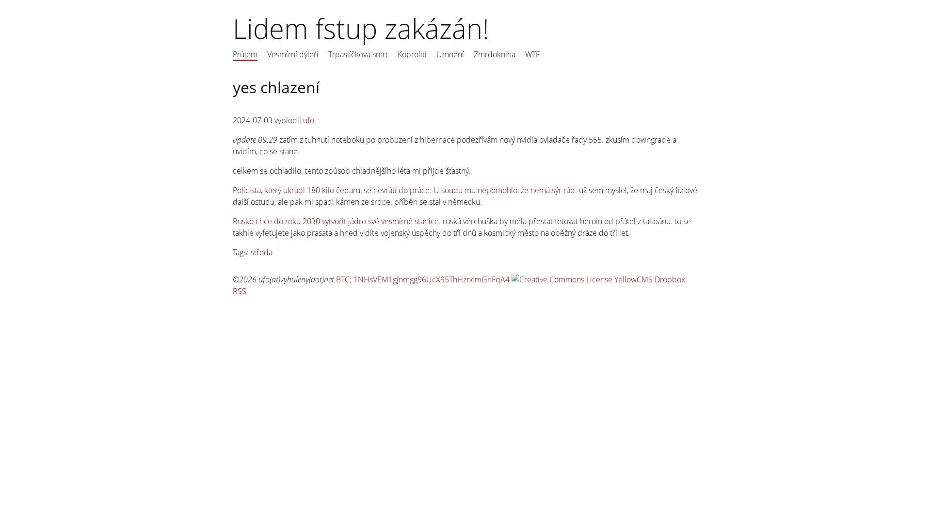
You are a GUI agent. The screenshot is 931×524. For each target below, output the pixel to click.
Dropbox (670, 279)
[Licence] (562, 279)
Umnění (450, 54)
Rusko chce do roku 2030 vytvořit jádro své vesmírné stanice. (337, 221)
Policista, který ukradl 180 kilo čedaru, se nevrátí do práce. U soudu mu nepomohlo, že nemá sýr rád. (405, 190)
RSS (239, 291)
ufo (308, 120)
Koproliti (412, 54)
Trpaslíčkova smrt (358, 54)
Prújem (245, 54)
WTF (532, 54)
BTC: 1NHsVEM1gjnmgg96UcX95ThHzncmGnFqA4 (423, 279)
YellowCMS (633, 279)
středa (262, 252)
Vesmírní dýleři (293, 54)
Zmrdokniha (494, 54)
